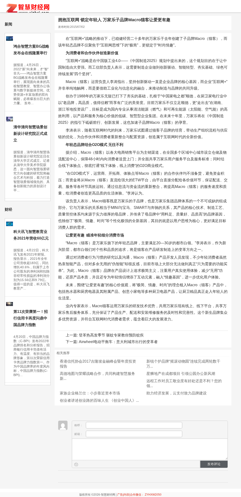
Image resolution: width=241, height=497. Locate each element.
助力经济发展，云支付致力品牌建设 (176, 393)
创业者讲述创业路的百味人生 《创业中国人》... (99, 400)
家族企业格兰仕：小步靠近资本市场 (90, 393)
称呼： (79, 425)
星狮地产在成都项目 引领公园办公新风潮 (180, 374)
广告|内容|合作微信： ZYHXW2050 (139, 494)
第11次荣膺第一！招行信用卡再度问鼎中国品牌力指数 (30, 318)
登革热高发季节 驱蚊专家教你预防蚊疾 (111, 335)
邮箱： (79, 434)
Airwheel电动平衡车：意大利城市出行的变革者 (118, 342)
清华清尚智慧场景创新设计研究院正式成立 (30, 133)
